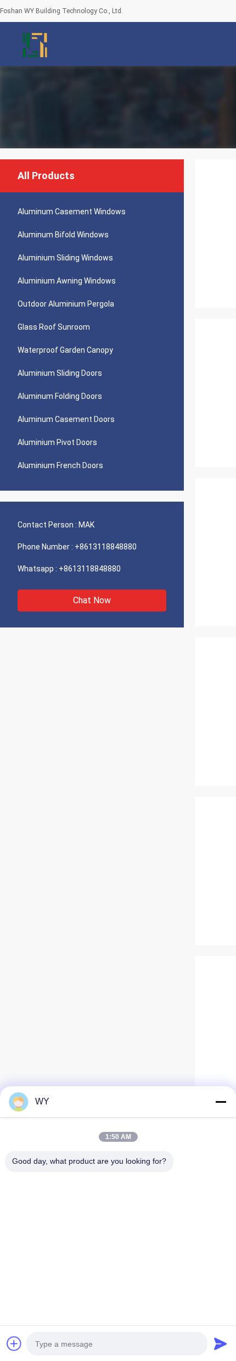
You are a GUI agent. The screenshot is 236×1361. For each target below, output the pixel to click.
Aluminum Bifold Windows (63, 234)
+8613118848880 (106, 546)
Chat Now (92, 600)
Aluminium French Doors (60, 465)
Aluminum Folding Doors (60, 396)
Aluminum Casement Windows (72, 211)
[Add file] (14, 1343)
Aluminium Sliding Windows (65, 257)
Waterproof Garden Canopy (65, 350)
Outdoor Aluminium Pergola (66, 303)
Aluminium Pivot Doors (57, 442)
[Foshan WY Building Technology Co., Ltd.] (35, 44)
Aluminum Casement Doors (66, 419)
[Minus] (220, 1101)
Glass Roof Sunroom (54, 327)
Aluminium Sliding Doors (60, 373)
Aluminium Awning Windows (67, 280)
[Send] (220, 1343)
